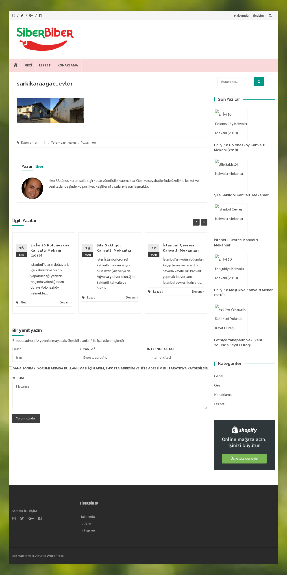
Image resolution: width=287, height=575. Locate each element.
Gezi (28, 65)
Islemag (18, 555)
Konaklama (68, 65)
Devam (64, 302)
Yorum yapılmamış (63, 142)
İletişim (258, 15)
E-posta (87, 349)
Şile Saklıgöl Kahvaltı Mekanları (242, 195)
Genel (218, 376)
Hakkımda (241, 15)
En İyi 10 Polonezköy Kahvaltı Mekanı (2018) (49, 250)
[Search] (259, 81)
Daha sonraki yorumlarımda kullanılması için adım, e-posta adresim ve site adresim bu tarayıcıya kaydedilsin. (111, 368)
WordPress (55, 555)
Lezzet (45, 65)
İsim (16, 349)
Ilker (93, 142)
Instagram (87, 530)
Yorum (18, 378)
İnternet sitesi (160, 349)
